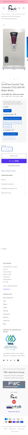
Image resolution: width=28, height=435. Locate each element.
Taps (4, 301)
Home (3, 14)
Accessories (6, 314)
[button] (4, 8)
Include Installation (11, 134)
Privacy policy (21, 428)
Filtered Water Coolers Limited (13, 426)
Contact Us (6, 289)
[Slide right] (17, 79)
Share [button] (4, 249)
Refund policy (12, 428)
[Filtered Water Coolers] (14, 396)
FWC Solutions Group (12, 11)
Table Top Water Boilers (18, 14)
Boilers (8, 14)
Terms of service (15, 431)
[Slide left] (10, 79)
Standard (7, 110)
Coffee (5, 307)
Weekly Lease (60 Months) (12, 118)
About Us (5, 317)
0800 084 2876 (12, 286)
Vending (5, 311)
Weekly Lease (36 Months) (12, 122)
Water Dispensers (8, 297)
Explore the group (14, 411)
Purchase (7, 126)
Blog (4, 324)
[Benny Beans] (14, 402)
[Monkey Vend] (14, 406)
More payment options (14, 165)
